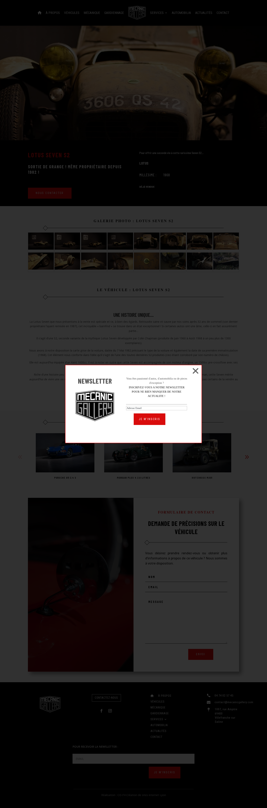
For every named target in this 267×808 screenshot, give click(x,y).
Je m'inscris (149, 419)
